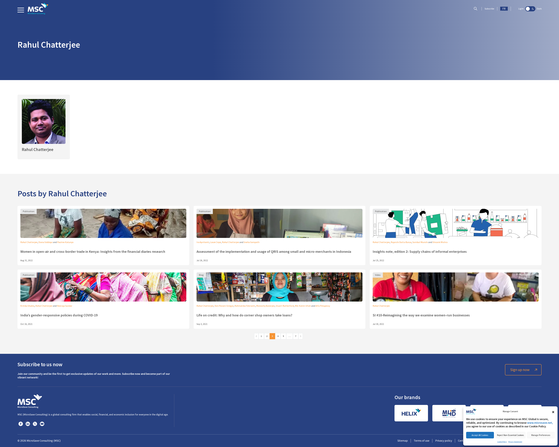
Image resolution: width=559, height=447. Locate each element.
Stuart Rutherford (285, 305)
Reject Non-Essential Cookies (510, 435)
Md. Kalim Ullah (303, 305)
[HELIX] (411, 413)
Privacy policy (443, 440)
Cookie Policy (502, 442)
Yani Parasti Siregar (224, 305)
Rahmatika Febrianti (245, 305)
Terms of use (421, 440)
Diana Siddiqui (45, 242)
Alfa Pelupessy (322, 305)
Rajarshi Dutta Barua (401, 242)
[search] (476, 8)
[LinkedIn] (28, 424)
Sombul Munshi (420, 242)
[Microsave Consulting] (38, 9)
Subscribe (489, 8)
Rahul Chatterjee (28, 242)
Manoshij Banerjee (265, 305)
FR (504, 8)
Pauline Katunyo (65, 242)
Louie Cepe (215, 242)
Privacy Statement (515, 442)
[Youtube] (42, 424)
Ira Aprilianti (203, 242)
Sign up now (520, 369)
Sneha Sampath (251, 242)
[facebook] (20, 424)
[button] (553, 411)
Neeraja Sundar (64, 305)
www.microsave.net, (540, 423)
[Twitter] (35, 424)
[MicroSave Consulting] (29, 400)
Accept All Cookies (480, 435)
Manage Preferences (540, 435)
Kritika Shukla (27, 305)
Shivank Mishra (439, 242)
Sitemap (402, 440)
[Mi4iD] (449, 413)
